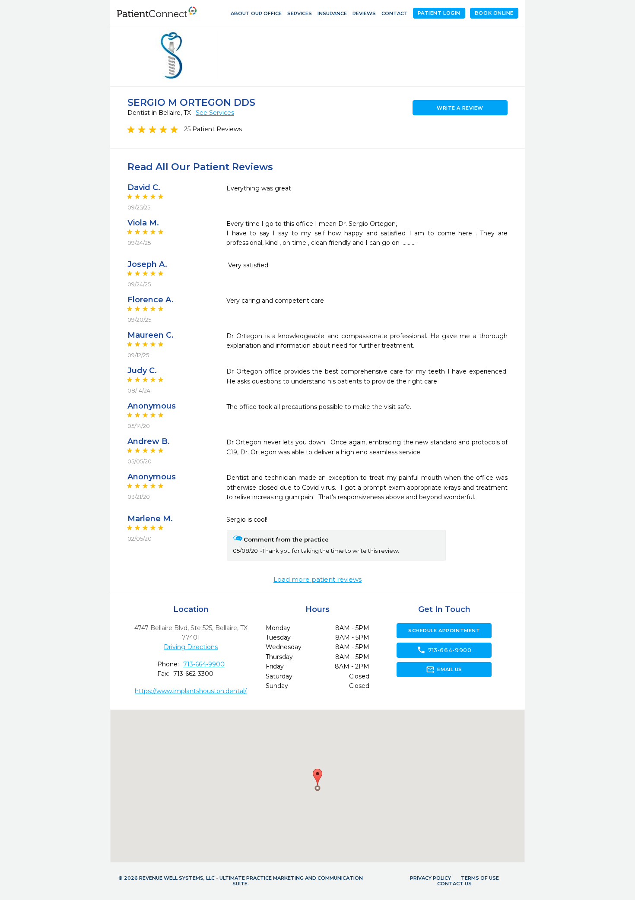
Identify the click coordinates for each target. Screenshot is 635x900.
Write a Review (460, 108)
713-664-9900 (204, 664)
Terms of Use (480, 878)
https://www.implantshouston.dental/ (191, 691)
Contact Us (454, 884)
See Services (215, 113)
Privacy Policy (430, 878)
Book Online (494, 13)
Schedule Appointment (444, 630)
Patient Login (439, 13)
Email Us (444, 669)
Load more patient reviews (317, 579)
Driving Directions (191, 647)
